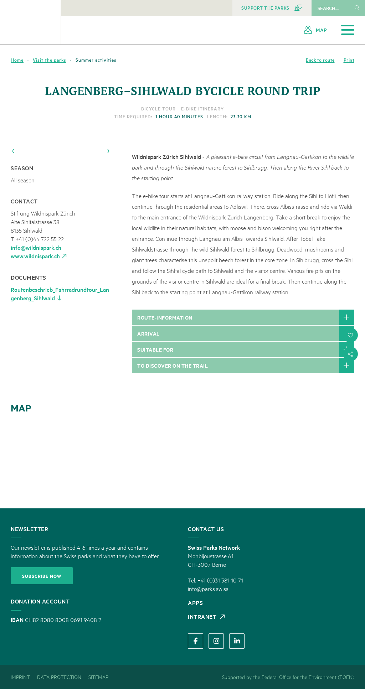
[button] (350, 335)
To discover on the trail (172, 365)
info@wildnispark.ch (36, 247)
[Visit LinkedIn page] (237, 641)
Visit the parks (49, 60)
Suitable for (155, 349)
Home (17, 60)
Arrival (148, 333)
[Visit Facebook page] (195, 641)
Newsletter (29, 529)
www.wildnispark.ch (35, 256)
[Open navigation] (347, 30)
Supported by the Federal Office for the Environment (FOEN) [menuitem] (288, 676)
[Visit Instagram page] (216, 641)
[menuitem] (272, 8)
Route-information (164, 317)
